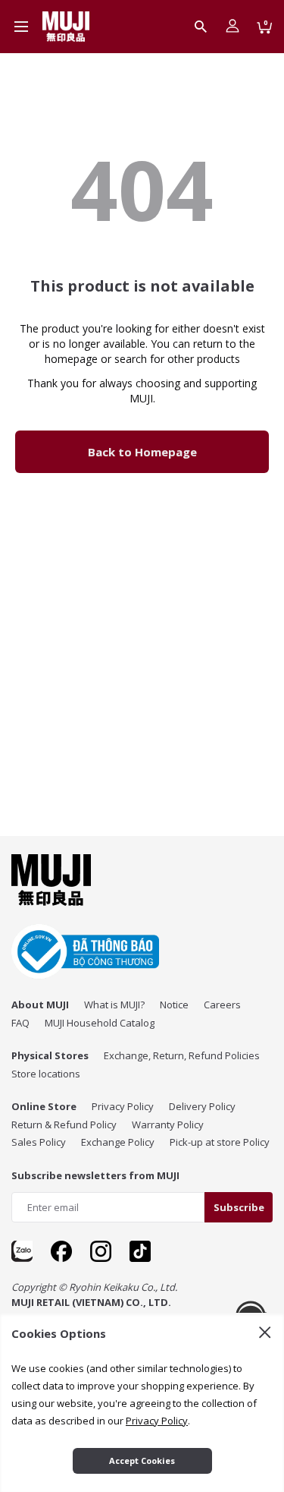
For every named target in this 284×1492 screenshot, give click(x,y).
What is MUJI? (114, 1004)
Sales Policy (38, 1142)
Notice (174, 1004)
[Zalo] (22, 1251)
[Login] (232, 26)
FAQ (20, 1023)
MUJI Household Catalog (99, 1023)
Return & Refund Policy (64, 1124)
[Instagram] (100, 1251)
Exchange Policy (117, 1142)
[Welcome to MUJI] (65, 26)
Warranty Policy (168, 1124)
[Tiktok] (140, 1251)
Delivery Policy (202, 1106)
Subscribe (239, 1207)
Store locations (45, 1073)
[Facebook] (61, 1251)
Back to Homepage (142, 451)
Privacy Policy (123, 1106)
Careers (222, 1004)
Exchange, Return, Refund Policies (182, 1055)
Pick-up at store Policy (220, 1142)
